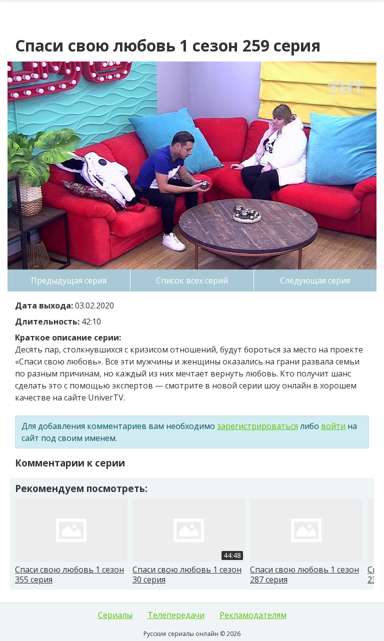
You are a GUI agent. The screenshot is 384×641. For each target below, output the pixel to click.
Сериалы (115, 615)
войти (333, 426)
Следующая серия (315, 280)
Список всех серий (192, 280)
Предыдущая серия (68, 280)
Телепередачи (176, 615)
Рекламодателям (253, 615)
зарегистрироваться (257, 426)
